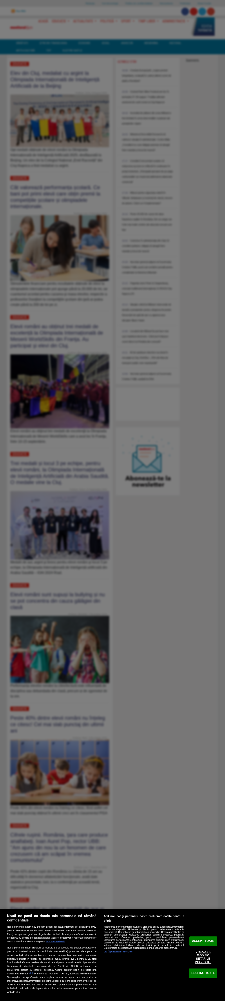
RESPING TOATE (203, 973)
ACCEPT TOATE (203, 941)
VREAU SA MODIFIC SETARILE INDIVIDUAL (203, 957)
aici (31, 973)
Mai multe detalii (55, 941)
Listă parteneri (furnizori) (118, 951)
